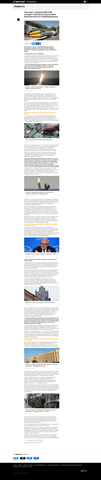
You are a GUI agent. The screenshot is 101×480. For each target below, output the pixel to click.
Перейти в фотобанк (36, 41)
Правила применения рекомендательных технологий (71, 465)
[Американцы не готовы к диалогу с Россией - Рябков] (41, 244)
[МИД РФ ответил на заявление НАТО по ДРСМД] (41, 293)
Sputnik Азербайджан (44, 60)
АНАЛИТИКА (37, 440)
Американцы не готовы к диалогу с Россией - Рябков (41, 254)
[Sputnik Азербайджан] (20, 3)
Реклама (30, 466)
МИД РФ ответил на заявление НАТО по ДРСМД (39, 302)
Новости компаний (16, 466)
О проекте (15, 465)
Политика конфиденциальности (40, 465)
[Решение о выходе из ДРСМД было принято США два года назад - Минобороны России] (41, 355)
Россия (41, 440)
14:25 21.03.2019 (27, 19)
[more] (57, 90)
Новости (26, 440)
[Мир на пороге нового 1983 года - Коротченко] (41, 130)
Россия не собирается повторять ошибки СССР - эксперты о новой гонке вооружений (39, 193)
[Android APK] (84, 471)
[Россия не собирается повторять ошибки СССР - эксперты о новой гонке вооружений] (41, 183)
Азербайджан (31, 440)
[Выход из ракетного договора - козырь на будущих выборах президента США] (41, 77)
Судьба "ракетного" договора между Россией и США (33, 442)
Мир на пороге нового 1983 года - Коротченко (39, 139)
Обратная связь (25, 466)
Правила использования (28, 465)
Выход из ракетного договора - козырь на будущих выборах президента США (40, 87)
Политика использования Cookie (53, 465)
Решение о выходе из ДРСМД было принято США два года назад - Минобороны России (41, 365)
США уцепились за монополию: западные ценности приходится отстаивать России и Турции (40, 410)
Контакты (20, 465)
